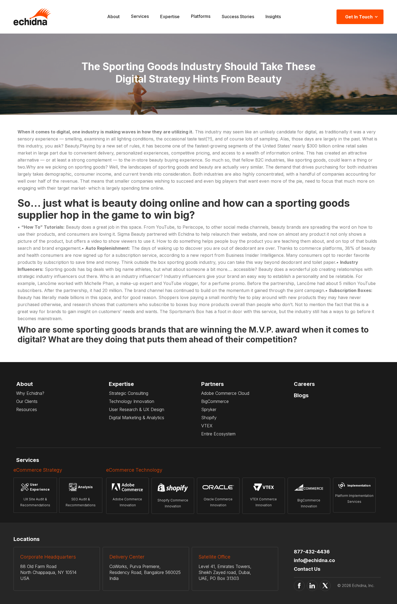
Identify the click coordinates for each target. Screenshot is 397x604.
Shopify (209, 417)
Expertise (170, 16)
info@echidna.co (314, 560)
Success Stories (238, 16)
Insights (273, 16)
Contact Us (307, 569)
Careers (304, 384)
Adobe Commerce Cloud (225, 393)
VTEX (207, 425)
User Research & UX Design (136, 409)
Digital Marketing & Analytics (136, 417)
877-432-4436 (312, 551)
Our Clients (27, 401)
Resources (26, 409)
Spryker (208, 409)
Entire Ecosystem (218, 433)
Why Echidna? (30, 393)
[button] (140, 17)
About (113, 16)
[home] (32, 16)
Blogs (301, 395)
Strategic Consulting (128, 393)
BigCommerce (215, 401)
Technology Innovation (131, 401)
